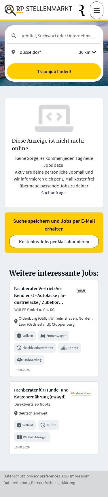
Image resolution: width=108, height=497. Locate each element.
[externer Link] (84, 10)
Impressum (80, 476)
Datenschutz (14, 476)
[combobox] (58, 35)
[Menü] (96, 10)
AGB (65, 476)
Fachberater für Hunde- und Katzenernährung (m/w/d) (41, 393)
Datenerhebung (17, 482)
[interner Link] (38, 10)
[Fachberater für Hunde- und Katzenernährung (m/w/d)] (54, 418)
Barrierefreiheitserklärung (53, 482)
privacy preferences (43, 476)
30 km (84, 52)
